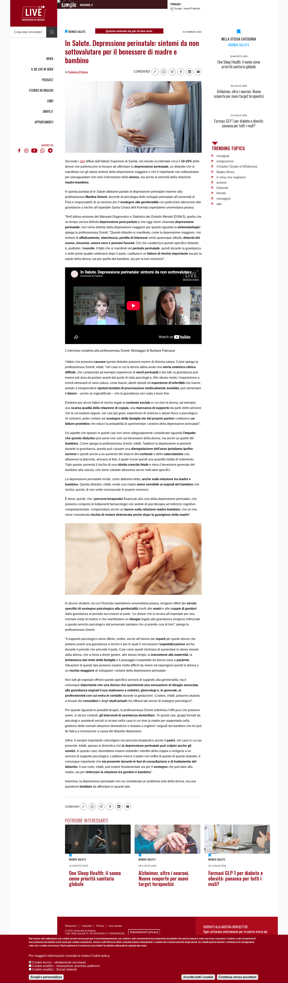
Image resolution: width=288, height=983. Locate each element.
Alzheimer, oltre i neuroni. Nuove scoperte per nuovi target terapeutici (164, 878)
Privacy (100, 926)
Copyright (86, 926)
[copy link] (154, 71)
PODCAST (47, 79)
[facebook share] (180, 71)
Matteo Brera (225, 172)
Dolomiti (222, 188)
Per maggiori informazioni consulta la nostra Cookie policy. (69, 955)
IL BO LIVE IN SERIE (42, 69)
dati (82, 161)
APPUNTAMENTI (44, 122)
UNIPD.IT (48, 111)
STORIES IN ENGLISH (41, 90)
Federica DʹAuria (78, 72)
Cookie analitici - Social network (54, 969)
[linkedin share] (189, 71)
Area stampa (115, 926)
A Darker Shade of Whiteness (236, 166)
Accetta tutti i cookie (198, 977)
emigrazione (225, 161)
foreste (221, 193)
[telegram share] (172, 71)
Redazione (71, 926)
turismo (221, 182)
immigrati (222, 156)
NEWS (49, 58)
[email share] (198, 71)
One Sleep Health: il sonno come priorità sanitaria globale (95, 878)
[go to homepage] (33, 13)
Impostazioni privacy (144, 932)
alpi (219, 204)
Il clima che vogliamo (231, 177)
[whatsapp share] (163, 71)
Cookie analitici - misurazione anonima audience (66, 966)
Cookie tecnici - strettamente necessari (59, 962)
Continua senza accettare (237, 977)
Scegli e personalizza (46, 977)
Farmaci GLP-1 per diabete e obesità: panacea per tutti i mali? (235, 878)
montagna (223, 198)
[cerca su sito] (51, 32)
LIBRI (50, 101)
